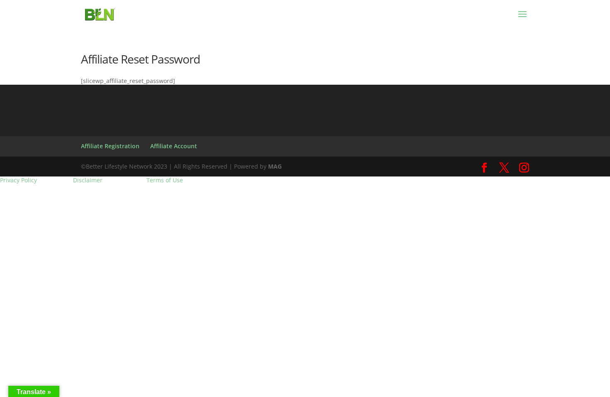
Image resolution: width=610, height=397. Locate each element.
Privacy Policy (18, 180)
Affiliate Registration (110, 146)
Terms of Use (164, 180)
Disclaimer (87, 180)
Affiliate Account (173, 146)
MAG (275, 166)
